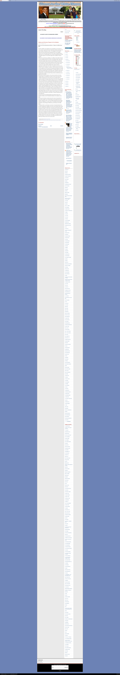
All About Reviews (67, 433)
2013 (66, 57)
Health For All (66, 262)
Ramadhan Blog (67, 349)
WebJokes (66, 652)
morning (66, 593)
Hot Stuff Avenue (67, 270)
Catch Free (66, 202)
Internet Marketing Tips (67, 571)
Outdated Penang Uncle (67, 339)
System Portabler (67, 633)
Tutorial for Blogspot (67, 403)
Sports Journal (66, 370)
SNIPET (66, 365)
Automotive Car (67, 454)
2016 (66, 52)
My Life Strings (66, 321)
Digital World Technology (68, 223)
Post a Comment (40, 124)
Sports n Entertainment (67, 372)
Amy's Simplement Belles (68, 441)
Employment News (67, 232)
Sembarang (66, 360)
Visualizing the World (67, 649)
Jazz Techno (66, 283)
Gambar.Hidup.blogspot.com (68, 561)
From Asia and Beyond (67, 555)
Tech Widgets (66, 383)
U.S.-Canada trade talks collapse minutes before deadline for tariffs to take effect (69, 93)
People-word (66, 342)
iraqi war (77, 102)
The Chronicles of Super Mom (68, 398)
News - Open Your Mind (67, 331)
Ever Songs (66, 239)
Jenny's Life (66, 285)
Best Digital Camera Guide (68, 184)
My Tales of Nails (67, 326)
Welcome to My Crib (67, 654)
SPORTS (66, 630)
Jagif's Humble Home (68, 158)
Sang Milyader (66, 622)
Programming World (67, 347)
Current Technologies (67, 220)
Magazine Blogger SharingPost (68, 588)
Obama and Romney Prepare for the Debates (48, 42)
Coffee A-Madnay (67, 207)
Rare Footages (66, 617)
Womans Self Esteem (67, 413)
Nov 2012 (67, 62)
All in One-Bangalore (67, 436)
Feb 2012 (67, 77)
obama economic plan (78, 108)
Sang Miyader (66, 357)
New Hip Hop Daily (67, 329)
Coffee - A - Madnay (67, 205)
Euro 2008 (66, 525)
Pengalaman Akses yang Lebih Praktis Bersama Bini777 (69, 102)
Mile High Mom (66, 311)
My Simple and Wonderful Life (68, 324)
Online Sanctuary (67, 601)
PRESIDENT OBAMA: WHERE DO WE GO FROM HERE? (71, 125)
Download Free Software (68, 514)
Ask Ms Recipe (67, 177)
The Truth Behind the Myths (68, 638)
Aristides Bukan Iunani (67, 448)
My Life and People (67, 319)
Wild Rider (66, 411)
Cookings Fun (66, 501)
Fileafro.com (66, 534)
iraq (76, 100)
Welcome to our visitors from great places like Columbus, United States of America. (77, 51)
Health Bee (66, 260)
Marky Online (66, 308)
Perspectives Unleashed (68, 344)
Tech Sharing (66, 380)
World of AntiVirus (67, 416)
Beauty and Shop (67, 459)
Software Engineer (67, 367)
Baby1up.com (66, 456)
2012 (66, 59)
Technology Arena (67, 390)
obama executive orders (79, 110)
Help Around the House (67, 569)
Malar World (66, 306)
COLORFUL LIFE (68, 150)
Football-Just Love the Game (68, 537)
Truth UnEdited (66, 644)
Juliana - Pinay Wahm (67, 583)
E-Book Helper (66, 519)
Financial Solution (67, 242)
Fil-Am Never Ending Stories (68, 532)
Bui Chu (66, 483)
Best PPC (66, 461)
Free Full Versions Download (68, 548)
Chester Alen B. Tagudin (67, 491)
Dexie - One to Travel (67, 511)
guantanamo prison (78, 96)
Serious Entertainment (67, 362)
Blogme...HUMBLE (67, 473)
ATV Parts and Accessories (69, 151)
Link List (66, 301)
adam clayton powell (78, 74)
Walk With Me (66, 408)
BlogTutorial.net (67, 475)
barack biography (78, 77)
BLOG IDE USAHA (67, 468)
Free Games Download (67, 551)
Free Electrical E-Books (67, 546)
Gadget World (66, 250)
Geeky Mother (66, 252)
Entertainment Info (67, 237)
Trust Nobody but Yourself (68, 642)
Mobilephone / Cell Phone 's (68, 590)
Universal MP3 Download (68, 647)
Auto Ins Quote (66, 179)
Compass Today (67, 493)
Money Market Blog (67, 316)
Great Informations (67, 255)
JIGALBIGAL (66, 580)
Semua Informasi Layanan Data (68, 625)
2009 (66, 84)
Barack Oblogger (40, 661)
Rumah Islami (66, 620)
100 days (77, 72)
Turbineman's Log (67, 401)
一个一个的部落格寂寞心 (68, 421)
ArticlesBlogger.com (67, 451)
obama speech (78, 113)
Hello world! (67, 110)
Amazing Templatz (67, 438)
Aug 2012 (67, 70)
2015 (66, 54)
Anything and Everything (68, 174)
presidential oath (78, 118)
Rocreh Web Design (67, 352)
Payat (65, 606)
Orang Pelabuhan (67, 603)
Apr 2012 (67, 75)
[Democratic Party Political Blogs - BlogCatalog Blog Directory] (78, 145)
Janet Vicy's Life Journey (68, 578)
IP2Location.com (79, 52)
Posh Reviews (66, 612)
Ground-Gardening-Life (67, 566)
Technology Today (67, 393)
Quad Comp (66, 615)
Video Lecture (66, 406)
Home (65, 29)
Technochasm (66, 388)
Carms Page (66, 200)
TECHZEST (66, 635)
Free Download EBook (67, 543)
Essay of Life (66, 523)
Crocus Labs (66, 215)
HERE (64, 23)
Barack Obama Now (40, 662)
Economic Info (66, 228)
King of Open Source (67, 288)
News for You (66, 598)
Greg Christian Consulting (68, 257)
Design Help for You (67, 509)
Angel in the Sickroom (67, 446)
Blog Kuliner (66, 470)
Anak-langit (66, 443)
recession (77, 120)
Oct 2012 (67, 64)
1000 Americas (66, 169)
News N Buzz (66, 334)
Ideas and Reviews (67, 273)
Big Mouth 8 (66, 187)
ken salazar (77, 105)
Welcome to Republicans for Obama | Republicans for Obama (69, 134)
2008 (66, 86)
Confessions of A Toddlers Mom (68, 210)
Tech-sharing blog (67, 385)
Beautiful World (66, 182)
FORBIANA (66, 247)
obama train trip (78, 115)
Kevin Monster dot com (67, 585)
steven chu (77, 124)
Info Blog (66, 275)
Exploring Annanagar (67, 529)
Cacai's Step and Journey (68, 488)
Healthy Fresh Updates (67, 265)
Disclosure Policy (67, 32)
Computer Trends (67, 496)
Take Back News (67, 375)
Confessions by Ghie (67, 498)
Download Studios (67, 516)
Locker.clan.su (66, 303)
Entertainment (66, 234)
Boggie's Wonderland (67, 478)
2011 (66, 81)
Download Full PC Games (68, 225)
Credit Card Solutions (67, 506)
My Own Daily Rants (68, 143)
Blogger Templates (67, 192)
